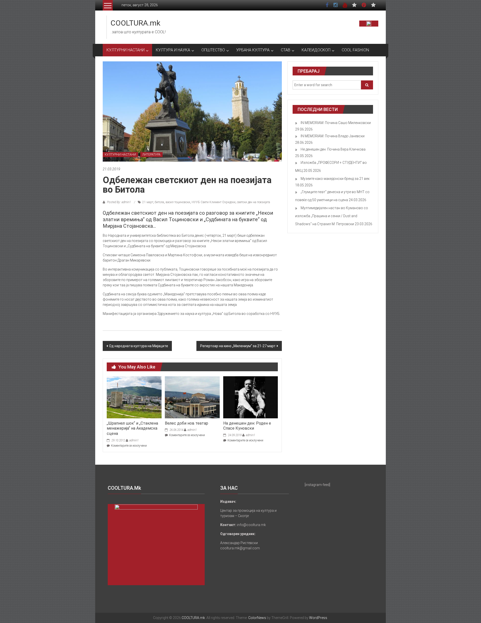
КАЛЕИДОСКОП (316, 50)
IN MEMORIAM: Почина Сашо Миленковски (336, 123)
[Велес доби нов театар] (192, 397)
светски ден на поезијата (253, 202)
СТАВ (285, 50)
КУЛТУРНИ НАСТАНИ (125, 50)
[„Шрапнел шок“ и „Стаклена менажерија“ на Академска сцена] (134, 397)
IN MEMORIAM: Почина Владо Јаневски (333, 136)
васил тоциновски (178, 202)
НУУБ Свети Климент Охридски (213, 202)
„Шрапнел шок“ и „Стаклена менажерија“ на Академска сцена (132, 428)
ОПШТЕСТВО (213, 50)
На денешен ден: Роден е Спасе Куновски (247, 426)
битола (159, 202)
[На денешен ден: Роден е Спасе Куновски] (250, 397)
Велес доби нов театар (186, 423)
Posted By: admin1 (119, 202)
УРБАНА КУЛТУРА (253, 50)
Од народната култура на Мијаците (138, 346)
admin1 (134, 440)
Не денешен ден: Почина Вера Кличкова (333, 149)
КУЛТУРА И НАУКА (173, 50)
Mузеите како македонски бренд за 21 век (335, 179)
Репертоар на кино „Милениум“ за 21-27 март (238, 346)
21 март (147, 202)
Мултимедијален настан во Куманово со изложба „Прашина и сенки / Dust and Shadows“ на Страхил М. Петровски (331, 216)
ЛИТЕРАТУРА (151, 154)
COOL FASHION (355, 50)
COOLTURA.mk (135, 23)
